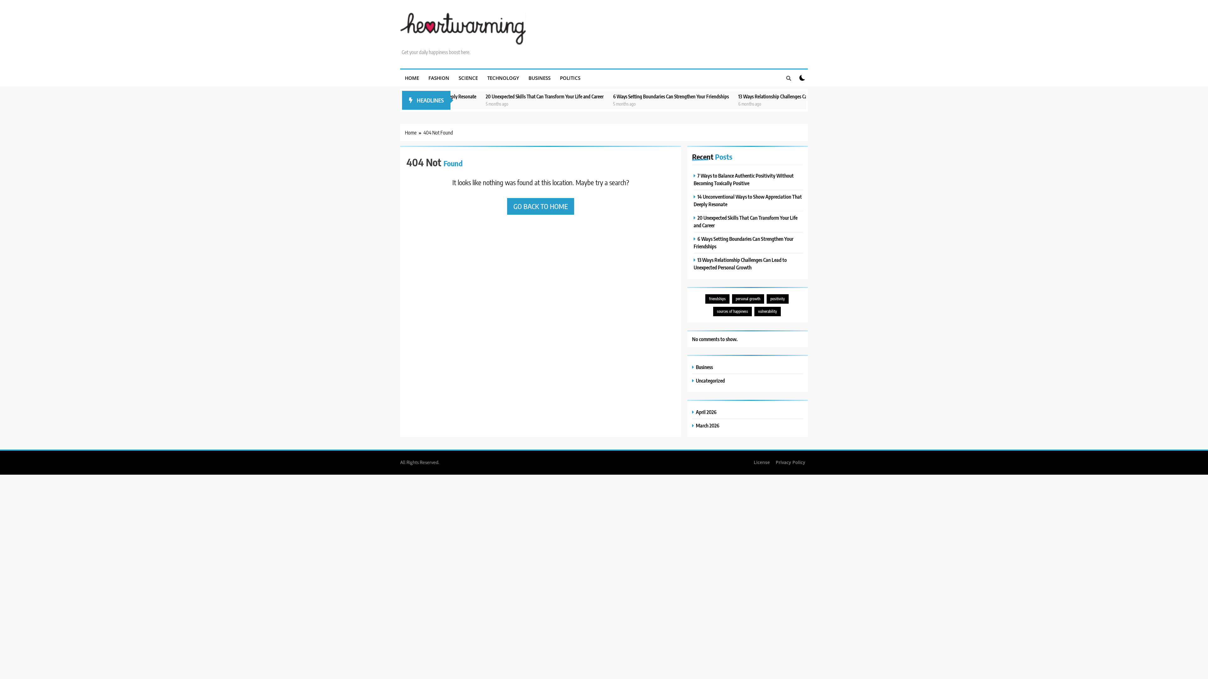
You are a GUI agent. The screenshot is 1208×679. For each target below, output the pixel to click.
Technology (503, 78)
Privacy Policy (790, 462)
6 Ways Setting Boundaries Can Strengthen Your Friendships (638, 96)
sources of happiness (732, 311)
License (762, 462)
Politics (570, 78)
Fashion (438, 78)
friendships (717, 298)
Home (412, 78)
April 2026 (706, 412)
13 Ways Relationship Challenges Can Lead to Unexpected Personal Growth (777, 96)
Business (539, 78)
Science (468, 78)
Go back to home (540, 206)
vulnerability (767, 311)
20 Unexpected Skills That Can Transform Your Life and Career (511, 96)
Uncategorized (710, 380)
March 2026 (707, 425)
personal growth (748, 298)
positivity (777, 298)
